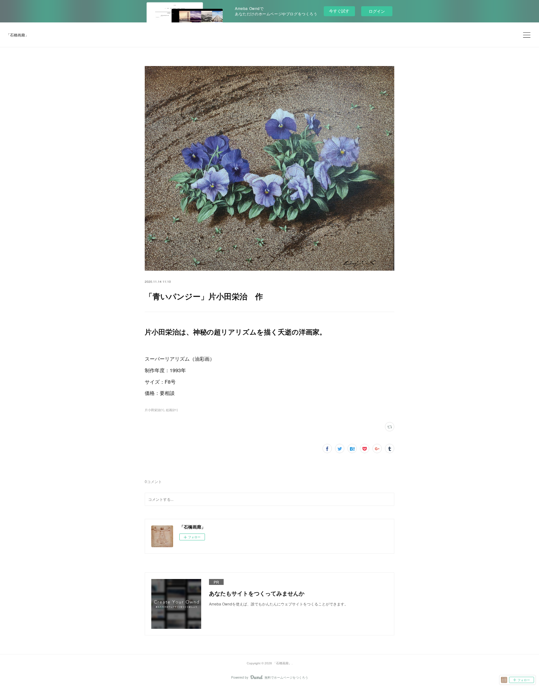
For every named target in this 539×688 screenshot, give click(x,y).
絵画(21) (172, 410)
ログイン (377, 11)
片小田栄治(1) (154, 410)
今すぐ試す (339, 11)
